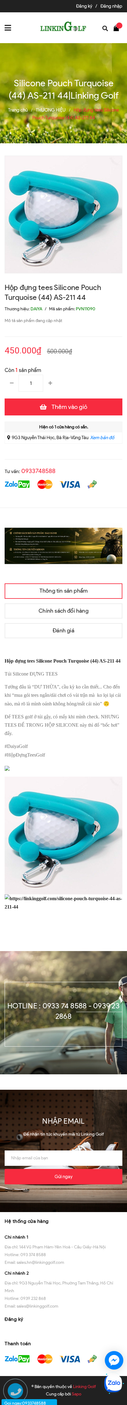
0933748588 (38, 471)
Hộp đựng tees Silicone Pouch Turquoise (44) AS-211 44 (63, 661)
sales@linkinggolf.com (37, 1306)
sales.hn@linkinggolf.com (40, 1262)
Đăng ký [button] (14, 1319)
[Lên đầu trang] (114, 1338)
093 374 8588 (33, 1254)
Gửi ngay (63, 1176)
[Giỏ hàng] (117, 28)
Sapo (76, 1394)
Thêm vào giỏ (69, 406)
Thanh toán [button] (18, 1343)
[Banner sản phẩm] (63, 545)
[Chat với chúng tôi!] (114, 1360)
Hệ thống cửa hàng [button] (27, 1221)
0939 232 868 (33, 1298)
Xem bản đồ (102, 437)
